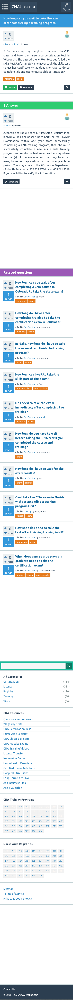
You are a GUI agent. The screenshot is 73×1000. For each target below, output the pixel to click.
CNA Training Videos (16, 748)
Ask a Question (12, 787)
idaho (19, 362)
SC (33, 826)
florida (20, 516)
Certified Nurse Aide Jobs (19, 768)
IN (47, 811)
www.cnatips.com (28, 995)
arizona (20, 575)
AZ (27, 806)
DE (60, 806)
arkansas (21, 421)
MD (20, 816)
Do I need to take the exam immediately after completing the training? (39, 407)
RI (27, 826)
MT (60, 816)
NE (20, 821)
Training (27, 511)
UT (60, 826)
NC (6, 821)
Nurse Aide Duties (14, 758)
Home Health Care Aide (17, 763)
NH (27, 821)
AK (6, 806)
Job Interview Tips (14, 782)
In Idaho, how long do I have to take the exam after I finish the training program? (40, 348)
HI (20, 811)
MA (13, 816)
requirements (42, 575)
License (7, 686)
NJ (33, 821)
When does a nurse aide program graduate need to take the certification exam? (38, 561)
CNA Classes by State (16, 738)
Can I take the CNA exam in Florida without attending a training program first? (40, 502)
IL (40, 811)
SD (40, 826)
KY (61, 811)
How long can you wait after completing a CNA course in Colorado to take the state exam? (39, 287)
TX (54, 826)
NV (47, 821)
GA (13, 811)
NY (54, 821)
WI (27, 831)
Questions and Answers (18, 719)
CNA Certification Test (17, 728)
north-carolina (24, 388)
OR (13, 826)
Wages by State (12, 724)
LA (6, 816)
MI (33, 816)
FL (6, 811)
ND (13, 821)
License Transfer (13, 753)
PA (20, 826)
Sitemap (8, 888)
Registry (8, 691)
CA (33, 806)
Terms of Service (13, 893)
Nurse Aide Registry (15, 733)
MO (47, 816)
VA (6, 831)
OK (6, 826)
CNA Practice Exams (15, 743)
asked (5, 44)
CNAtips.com (23, 6)
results (28, 483)
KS (54, 811)
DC (54, 806)
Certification (16, 44)
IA (27, 811)
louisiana (21, 332)
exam (19, 79)
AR (20, 806)
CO (40, 806)
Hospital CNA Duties (15, 773)
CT (47, 806)
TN (47, 826)
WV (33, 831)
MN (40, 816)
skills (45, 388)
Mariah (42, 417)
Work (6, 701)
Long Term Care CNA (16, 777)
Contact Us (9, 989)
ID (33, 811)
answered (7, 126)
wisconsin (9, 79)
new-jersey (22, 542)
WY (40, 831)
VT (13, 831)
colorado (21, 301)
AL (13, 806)
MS (54, 816)
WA (20, 831)
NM (40, 821)
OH (61, 821)
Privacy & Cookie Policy (17, 898)
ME (27, 816)
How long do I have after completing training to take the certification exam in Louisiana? (37, 317)
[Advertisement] (36, 228)
